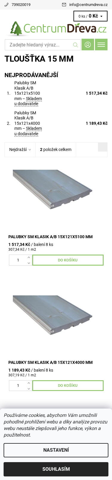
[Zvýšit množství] (30, 257)
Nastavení (56, 450)
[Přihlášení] (88, 44)
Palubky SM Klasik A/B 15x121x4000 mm (28, 123)
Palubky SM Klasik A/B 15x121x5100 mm (28, 93)
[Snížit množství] (30, 262)
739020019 (21, 4)
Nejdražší (18, 149)
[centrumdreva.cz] (56, 29)
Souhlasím (56, 469)
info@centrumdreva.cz (88, 4)
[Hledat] (76, 44)
